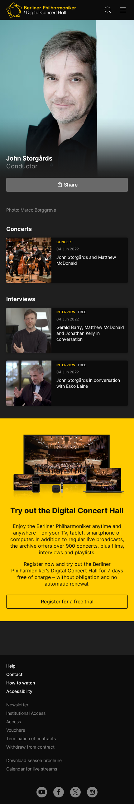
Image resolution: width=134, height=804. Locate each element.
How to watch (20, 682)
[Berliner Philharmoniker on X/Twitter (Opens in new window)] (75, 792)
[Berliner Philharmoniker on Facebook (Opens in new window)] (58, 792)
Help (11, 665)
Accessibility (19, 691)
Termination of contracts (31, 738)
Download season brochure (34, 760)
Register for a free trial (67, 601)
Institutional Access (25, 713)
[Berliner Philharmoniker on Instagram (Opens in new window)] (92, 792)
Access (13, 721)
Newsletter (17, 704)
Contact (14, 674)
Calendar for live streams (31, 768)
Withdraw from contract (30, 747)
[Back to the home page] (41, 10)
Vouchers (15, 730)
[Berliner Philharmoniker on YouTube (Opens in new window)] (41, 792)
